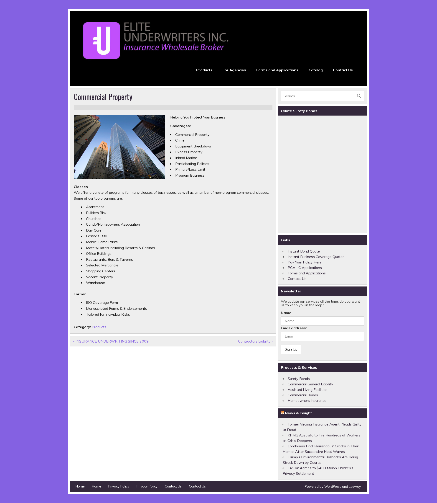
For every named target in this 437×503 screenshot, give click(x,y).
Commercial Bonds (303, 395)
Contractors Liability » (255, 341)
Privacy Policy (118, 486)
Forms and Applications (277, 70)
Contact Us (343, 70)
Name (286, 312)
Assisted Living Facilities (307, 389)
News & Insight (298, 413)
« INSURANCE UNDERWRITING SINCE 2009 (111, 341)
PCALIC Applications (305, 267)
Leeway (355, 487)
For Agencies (234, 70)
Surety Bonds (299, 378)
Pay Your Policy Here (305, 262)
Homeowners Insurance (307, 400)
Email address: (294, 328)
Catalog (316, 70)
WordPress (332, 487)
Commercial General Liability (310, 384)
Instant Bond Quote (304, 251)
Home (80, 486)
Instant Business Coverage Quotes (316, 256)
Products (204, 70)
